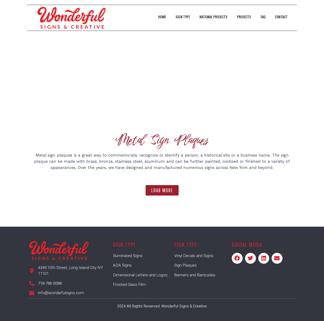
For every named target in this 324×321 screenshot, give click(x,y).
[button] (162, 190)
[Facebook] (237, 258)
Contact (281, 16)
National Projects (213, 16)
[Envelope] (277, 258)
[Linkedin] (263, 258)
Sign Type (183, 16)
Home (162, 16)
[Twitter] (250, 258)
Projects (244, 16)
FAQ (263, 16)
